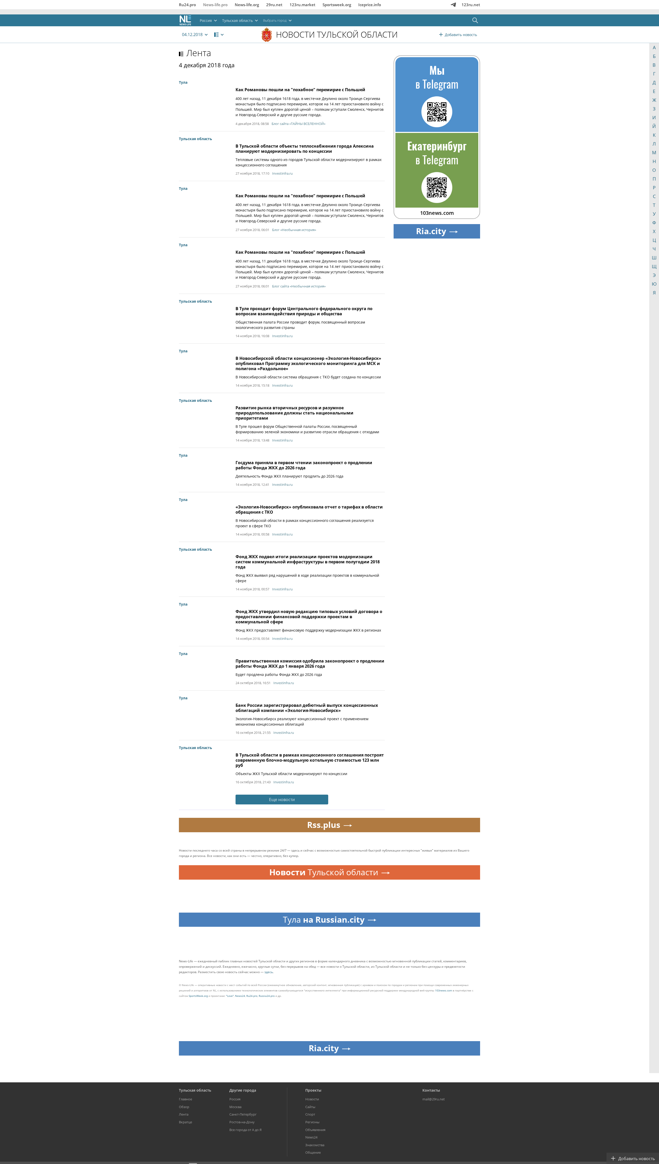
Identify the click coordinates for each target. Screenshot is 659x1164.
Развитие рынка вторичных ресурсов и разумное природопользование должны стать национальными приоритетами (294, 413)
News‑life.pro (215, 4)
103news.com (443, 990)
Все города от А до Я (245, 1129)
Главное (185, 1099)
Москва (235, 1106)
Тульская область (195, 1090)
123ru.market (302, 4)
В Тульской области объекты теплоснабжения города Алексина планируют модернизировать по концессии (305, 148)
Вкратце (185, 1122)
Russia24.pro (267, 996)
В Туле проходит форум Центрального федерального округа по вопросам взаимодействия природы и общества (304, 311)
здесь (268, 972)
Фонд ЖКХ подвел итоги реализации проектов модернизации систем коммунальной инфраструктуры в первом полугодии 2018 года (308, 562)
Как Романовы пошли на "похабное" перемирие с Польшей (300, 89)
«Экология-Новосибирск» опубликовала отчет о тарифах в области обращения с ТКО (309, 509)
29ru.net (274, 4)
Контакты (431, 1090)
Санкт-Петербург (243, 1114)
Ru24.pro (187, 4)
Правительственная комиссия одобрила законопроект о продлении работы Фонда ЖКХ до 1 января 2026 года (310, 663)
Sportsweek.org (337, 4)
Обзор (184, 1106)
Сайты (310, 1106)
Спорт (310, 1114)
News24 (240, 996)
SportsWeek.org (198, 996)
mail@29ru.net (433, 1099)
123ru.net (471, 4)
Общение (313, 1152)
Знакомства (314, 1145)
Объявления (315, 1129)
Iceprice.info (369, 4)
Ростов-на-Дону (242, 1122)
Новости (312, 1099)
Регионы (312, 1122)
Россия (234, 1099)
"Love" (230, 996)
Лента (198, 53)
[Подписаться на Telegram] (453, 4)
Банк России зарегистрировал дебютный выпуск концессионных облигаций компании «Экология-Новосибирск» (307, 707)
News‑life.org (247, 4)
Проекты (313, 1090)
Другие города (242, 1090)
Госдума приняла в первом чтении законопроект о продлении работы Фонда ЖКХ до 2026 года (304, 465)
